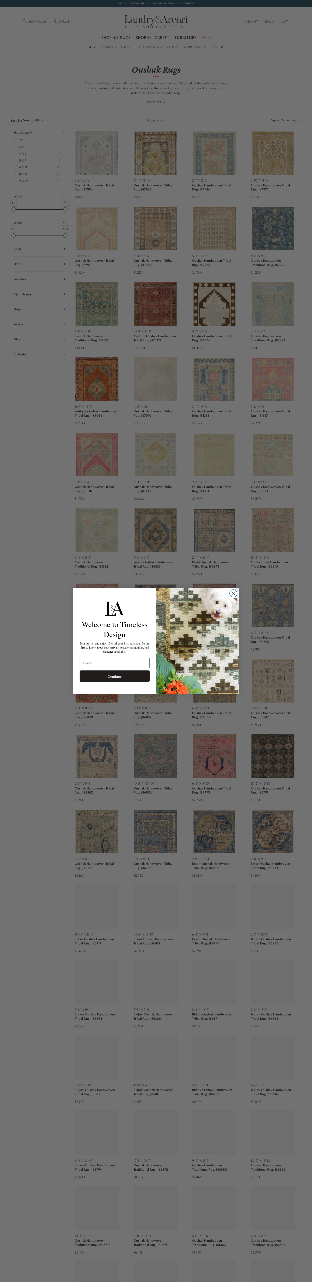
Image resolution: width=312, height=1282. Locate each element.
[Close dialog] (233, 593)
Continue (115, 676)
